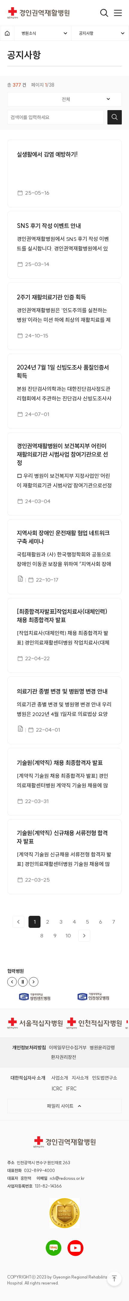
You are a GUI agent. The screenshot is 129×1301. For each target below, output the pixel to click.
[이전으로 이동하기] (18, 922)
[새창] (35, 996)
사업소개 (59, 1078)
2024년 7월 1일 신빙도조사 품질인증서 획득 (63, 371)
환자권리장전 (63, 1057)
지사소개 (80, 1078)
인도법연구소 (104, 1078)
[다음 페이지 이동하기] (84, 936)
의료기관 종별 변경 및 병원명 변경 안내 (62, 691)
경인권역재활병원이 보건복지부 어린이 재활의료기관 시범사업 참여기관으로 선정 (62, 454)
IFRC (71, 1089)
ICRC (57, 1089)
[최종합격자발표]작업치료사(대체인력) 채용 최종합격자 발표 (62, 616)
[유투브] (75, 1248)
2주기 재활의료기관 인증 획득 (51, 297)
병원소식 (29, 33)
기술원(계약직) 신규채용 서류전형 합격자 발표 (62, 837)
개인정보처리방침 (29, 1048)
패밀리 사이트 (61, 1106)
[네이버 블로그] (54, 1248)
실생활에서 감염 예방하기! (47, 154)
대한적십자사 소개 (27, 1078)
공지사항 (86, 33)
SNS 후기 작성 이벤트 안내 (49, 225)
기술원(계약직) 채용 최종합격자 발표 (60, 762)
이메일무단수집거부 (68, 1048)
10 (68, 935)
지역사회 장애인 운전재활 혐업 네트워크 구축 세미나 (63, 537)
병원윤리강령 (102, 1048)
